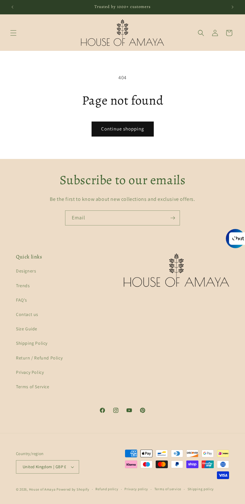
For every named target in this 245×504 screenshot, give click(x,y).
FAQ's (21, 300)
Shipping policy (201, 489)
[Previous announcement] (12, 7)
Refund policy (106, 489)
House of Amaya (42, 489)
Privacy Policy (30, 372)
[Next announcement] (233, 7)
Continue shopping (122, 129)
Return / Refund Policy (39, 358)
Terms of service (167, 489)
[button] (13, 33)
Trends (23, 285)
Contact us (27, 314)
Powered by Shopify (72, 489)
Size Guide (26, 329)
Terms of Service (32, 387)
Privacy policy (136, 489)
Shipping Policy (32, 343)
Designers (26, 271)
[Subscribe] (173, 217)
